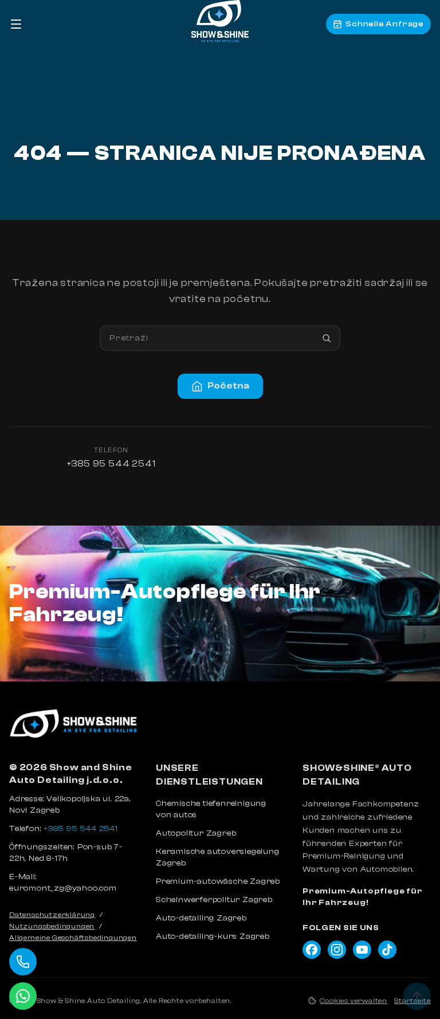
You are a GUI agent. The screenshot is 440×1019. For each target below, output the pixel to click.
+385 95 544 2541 (111, 463)
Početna (228, 386)
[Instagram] (337, 949)
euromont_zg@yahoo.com (63, 888)
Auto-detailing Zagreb (201, 918)
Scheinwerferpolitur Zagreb (214, 899)
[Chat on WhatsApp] (23, 996)
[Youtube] (362, 949)
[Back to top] (417, 996)
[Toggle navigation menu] (16, 24)
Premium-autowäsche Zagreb (218, 881)
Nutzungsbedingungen (52, 926)
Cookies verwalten (353, 1001)
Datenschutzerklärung (52, 915)
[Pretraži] (326, 338)
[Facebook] (311, 949)
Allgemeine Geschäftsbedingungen (73, 938)
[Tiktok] (387, 949)
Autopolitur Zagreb (196, 833)
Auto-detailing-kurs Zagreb (213, 936)
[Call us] (23, 961)
